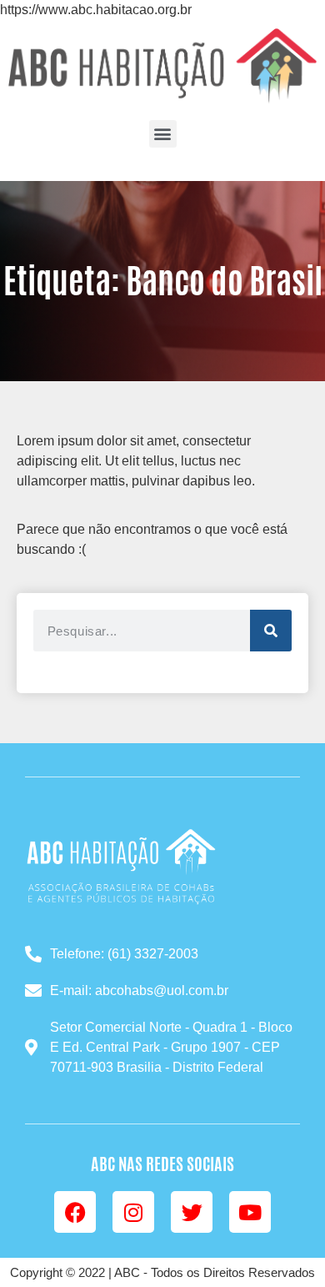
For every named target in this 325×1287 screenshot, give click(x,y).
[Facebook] (75, 1212)
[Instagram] (133, 1212)
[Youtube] (250, 1212)
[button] (163, 134)
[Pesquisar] (271, 630)
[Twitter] (191, 1212)
